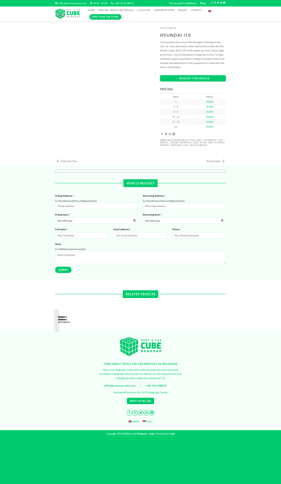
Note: (58, 244)
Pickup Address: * (64, 195)
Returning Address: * (154, 195)
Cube (172, 433)
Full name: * (61, 229)
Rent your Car (140, 400)
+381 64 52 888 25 (156, 385)
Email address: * (122, 229)
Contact (196, 10)
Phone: (176, 229)
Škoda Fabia (213, 161)
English (210, 11)
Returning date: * (152, 214)
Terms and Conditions (182, 3)
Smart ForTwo (68, 161)
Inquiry (182, 10)
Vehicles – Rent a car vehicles (116, 10)
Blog (203, 3)
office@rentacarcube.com (119, 385)
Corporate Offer (164, 10)
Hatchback (168, 27)
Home (91, 10)
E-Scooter (143, 10)
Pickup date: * (62, 214)
